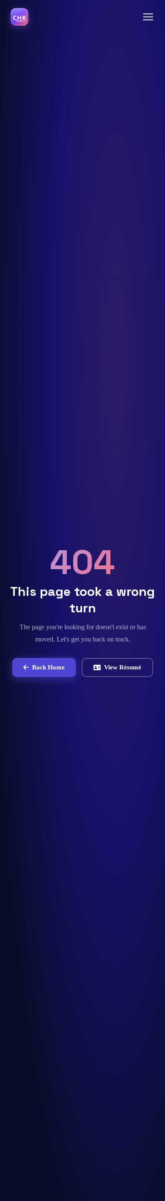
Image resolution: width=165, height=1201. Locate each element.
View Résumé (122, 667)
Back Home (48, 667)
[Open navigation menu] (148, 17)
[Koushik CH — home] (19, 17)
